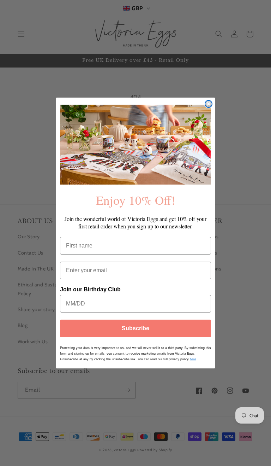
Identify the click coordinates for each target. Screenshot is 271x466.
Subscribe (135, 328)
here (193, 359)
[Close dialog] (208, 103)
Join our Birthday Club (90, 289)
